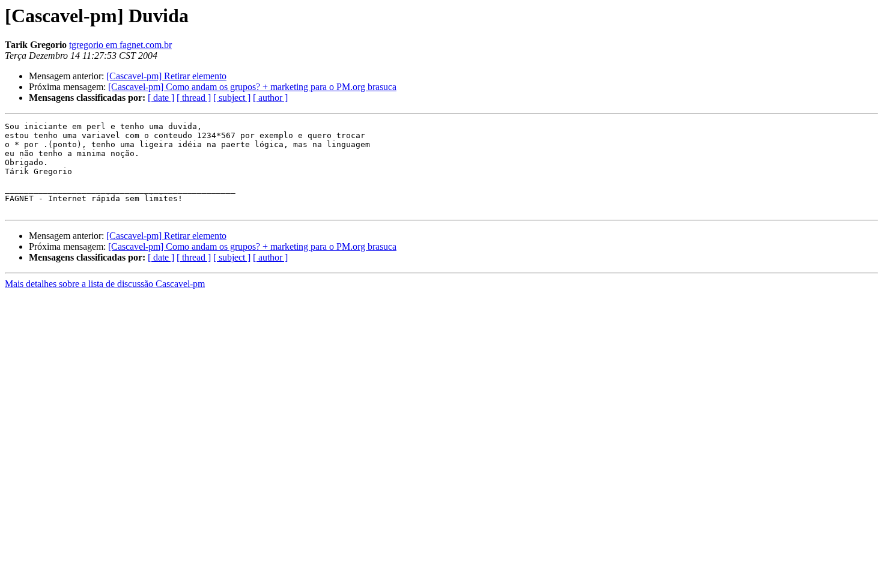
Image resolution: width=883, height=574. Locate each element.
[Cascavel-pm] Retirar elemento (166, 76)
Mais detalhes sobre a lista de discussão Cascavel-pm (105, 284)
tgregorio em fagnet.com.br (120, 45)
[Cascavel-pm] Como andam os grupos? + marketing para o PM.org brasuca (252, 87)
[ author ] (270, 97)
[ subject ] (231, 97)
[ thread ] (194, 97)
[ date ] (161, 97)
